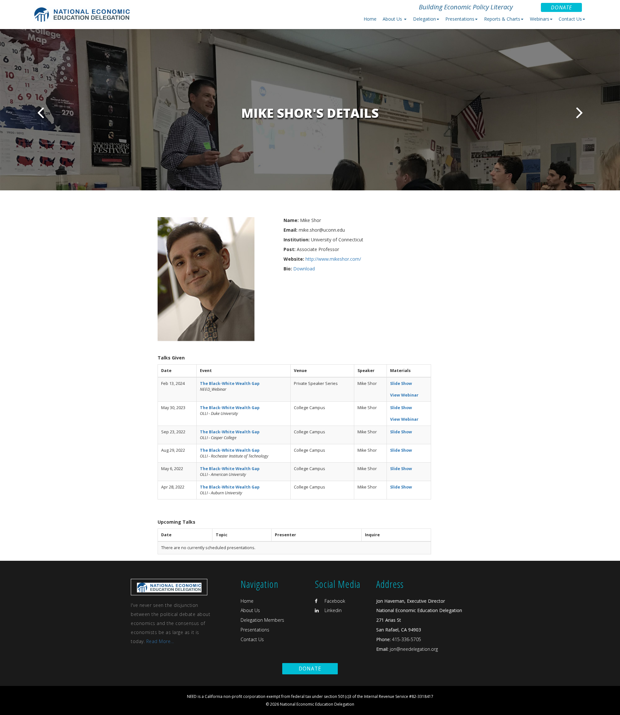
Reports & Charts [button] (502, 19)
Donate (561, 7)
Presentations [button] (459, 19)
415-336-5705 (406, 639)
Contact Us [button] (570, 19)
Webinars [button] (539, 19)
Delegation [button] (424, 19)
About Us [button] (393, 19)
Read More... (160, 641)
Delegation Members (262, 620)
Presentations (255, 630)
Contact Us (252, 639)
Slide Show (401, 383)
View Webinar (404, 395)
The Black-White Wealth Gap (230, 383)
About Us (250, 610)
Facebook (334, 601)
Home (370, 19)
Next (579, 112)
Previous (40, 112)
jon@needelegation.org (413, 649)
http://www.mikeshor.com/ (333, 259)
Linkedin (332, 610)
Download (304, 269)
